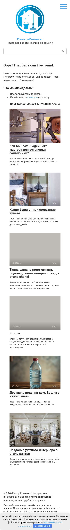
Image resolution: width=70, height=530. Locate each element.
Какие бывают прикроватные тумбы (33, 211)
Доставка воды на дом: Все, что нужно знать (34, 394)
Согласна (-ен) (42, 526)
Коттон (15, 333)
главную (32, 97)
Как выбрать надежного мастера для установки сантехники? (28, 149)
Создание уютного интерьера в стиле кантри (34, 451)
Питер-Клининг (30, 39)
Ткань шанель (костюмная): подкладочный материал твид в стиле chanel (34, 273)
